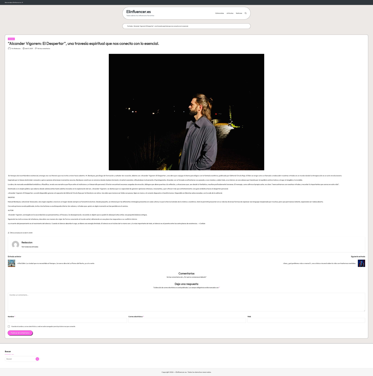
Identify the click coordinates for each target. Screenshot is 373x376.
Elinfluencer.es (138, 11)
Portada (129, 26)
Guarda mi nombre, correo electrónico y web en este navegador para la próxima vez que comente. (43, 326)
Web (249, 316)
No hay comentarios (44, 48)
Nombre (11, 316)
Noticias (11, 39)
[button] (30, 247)
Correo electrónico (136, 316)
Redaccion (27, 242)
